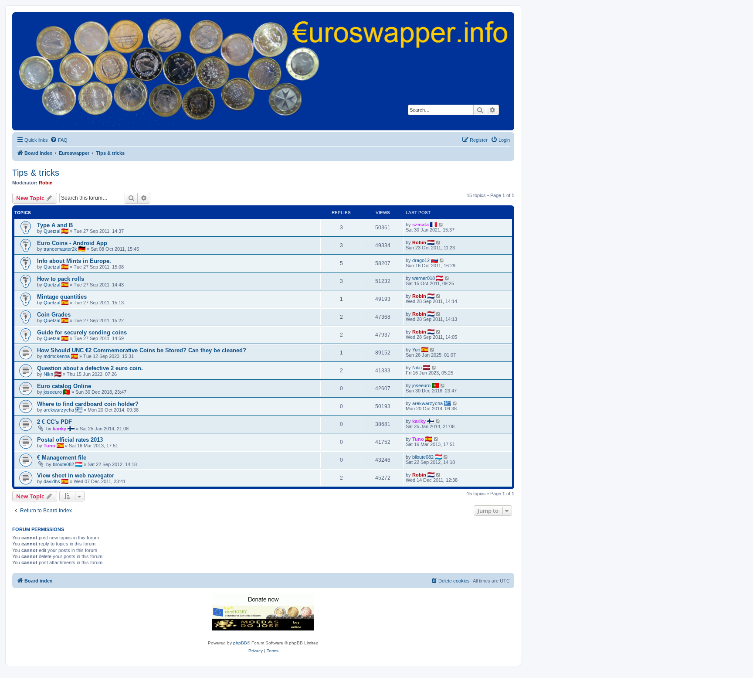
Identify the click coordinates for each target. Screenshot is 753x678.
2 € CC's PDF (54, 422)
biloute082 (63, 464)
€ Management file (61, 457)
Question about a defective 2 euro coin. (90, 368)
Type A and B (55, 225)
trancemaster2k (60, 249)
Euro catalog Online (64, 386)
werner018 (423, 278)
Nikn (48, 374)
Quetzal (52, 231)
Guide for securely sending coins (82, 332)
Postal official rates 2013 (70, 439)
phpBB (240, 643)
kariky (59, 428)
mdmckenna (57, 356)
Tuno (49, 445)
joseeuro (53, 392)
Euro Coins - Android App (72, 243)
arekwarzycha (59, 409)
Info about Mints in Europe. (74, 261)
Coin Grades (54, 314)
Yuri (416, 349)
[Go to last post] (441, 224)
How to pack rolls (60, 279)
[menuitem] (59, 140)
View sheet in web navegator (75, 475)
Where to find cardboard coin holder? (88, 404)
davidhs (52, 481)
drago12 (421, 260)
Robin (46, 182)
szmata (420, 224)
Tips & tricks (35, 172)
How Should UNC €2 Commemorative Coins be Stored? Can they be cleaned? (141, 350)
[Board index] (263, 70)
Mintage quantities (62, 296)
